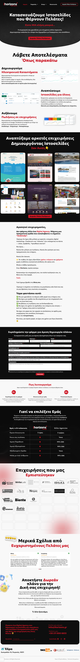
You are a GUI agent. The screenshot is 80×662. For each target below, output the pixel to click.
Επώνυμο (32, 338)
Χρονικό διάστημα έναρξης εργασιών (19, 352)
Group (43, 4)
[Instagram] (61, 639)
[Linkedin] (64, 639)
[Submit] (34, 639)
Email (52, 338)
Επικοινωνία (53, 4)
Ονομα (10, 338)
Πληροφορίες (12, 362)
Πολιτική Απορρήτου (73, 659)
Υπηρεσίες (33, 4)
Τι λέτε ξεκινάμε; (40, 612)
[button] (1, 559)
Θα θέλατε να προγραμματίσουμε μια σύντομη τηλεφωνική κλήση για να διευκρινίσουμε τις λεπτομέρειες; (38, 357)
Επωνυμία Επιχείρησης (47, 343)
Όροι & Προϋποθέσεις (61, 659)
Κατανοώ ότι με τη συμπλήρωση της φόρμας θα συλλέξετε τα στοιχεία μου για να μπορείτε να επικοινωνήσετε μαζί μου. (36, 371)
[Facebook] (57, 639)
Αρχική (25, 4)
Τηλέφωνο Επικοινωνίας (15, 343)
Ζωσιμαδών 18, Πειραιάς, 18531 (12, 652)
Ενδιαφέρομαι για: (13, 348)
